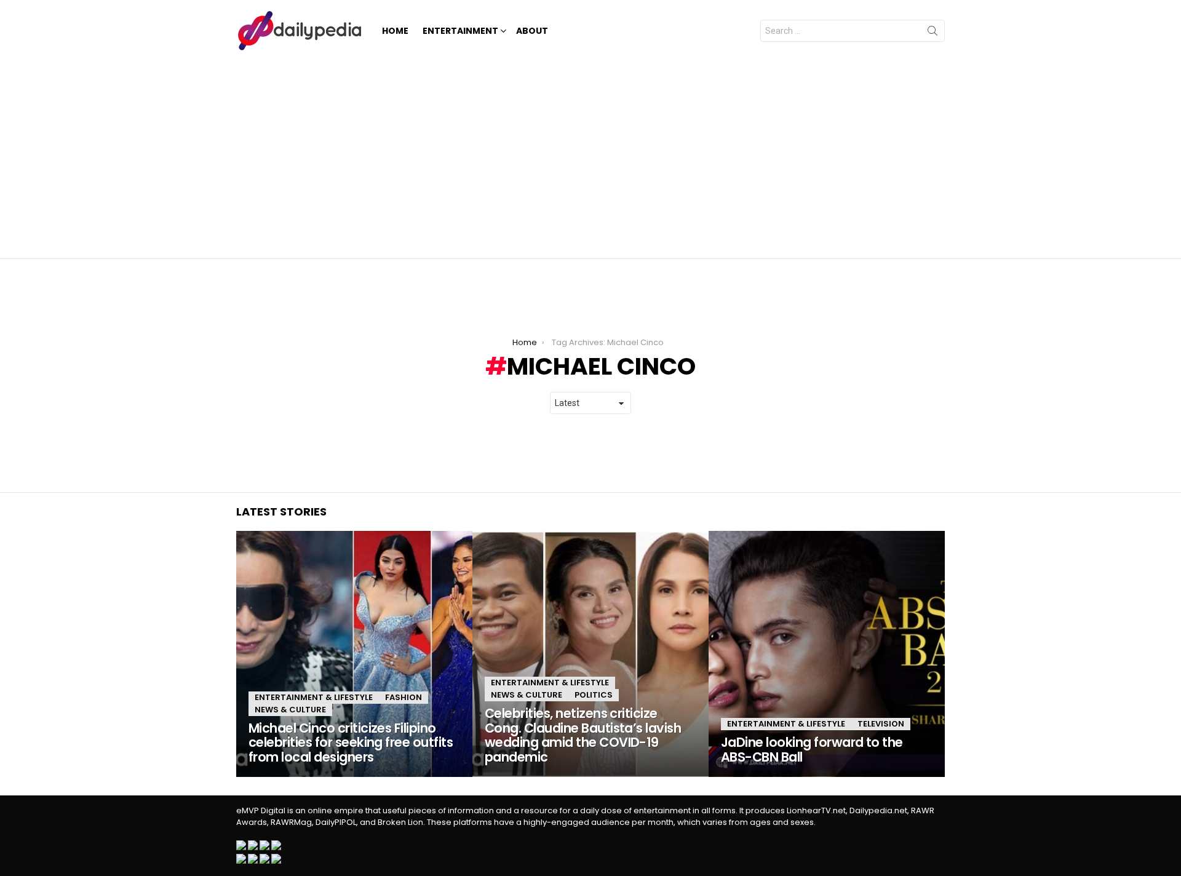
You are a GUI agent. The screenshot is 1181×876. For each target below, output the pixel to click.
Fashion (403, 697)
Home (395, 31)
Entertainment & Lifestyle (314, 697)
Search (932, 33)
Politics (594, 695)
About (532, 31)
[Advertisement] (590, 154)
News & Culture (290, 709)
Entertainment (460, 31)
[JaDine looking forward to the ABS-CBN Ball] (827, 654)
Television (880, 724)
